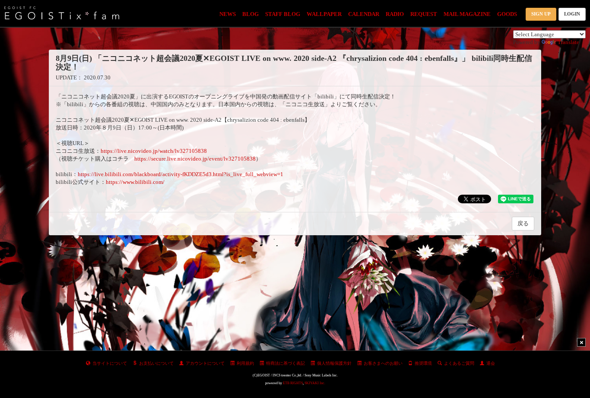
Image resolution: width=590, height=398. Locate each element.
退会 (490, 363)
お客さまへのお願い (383, 363)
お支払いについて (156, 363)
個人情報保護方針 (334, 363)
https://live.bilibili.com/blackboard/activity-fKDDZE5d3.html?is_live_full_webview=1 (180, 174)
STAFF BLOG (282, 14)
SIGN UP (541, 13)
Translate (568, 42)
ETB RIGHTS (293, 383)
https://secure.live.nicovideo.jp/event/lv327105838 (195, 158)
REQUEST (423, 14)
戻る (523, 223)
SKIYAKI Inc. (315, 383)
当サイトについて (109, 363)
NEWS (227, 14)
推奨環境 (423, 363)
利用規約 (245, 363)
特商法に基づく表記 (285, 363)
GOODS (507, 14)
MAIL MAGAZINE (467, 14)
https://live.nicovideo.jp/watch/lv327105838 (154, 151)
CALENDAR (363, 14)
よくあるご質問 (459, 363)
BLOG (250, 14)
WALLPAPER (324, 14)
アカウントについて (205, 363)
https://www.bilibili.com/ (135, 182)
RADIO (395, 14)
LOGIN (572, 13)
